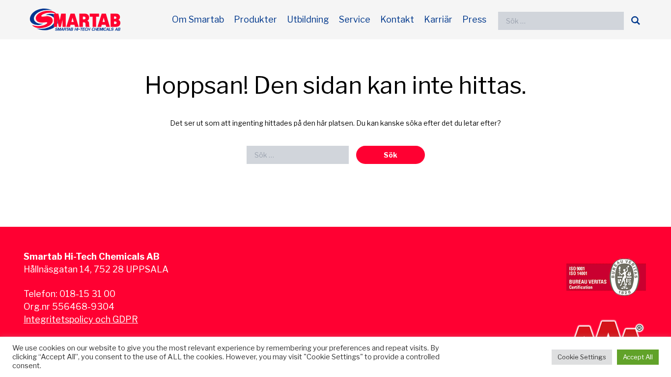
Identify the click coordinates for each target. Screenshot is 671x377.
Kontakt (397, 19)
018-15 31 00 (87, 294)
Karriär (438, 19)
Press (474, 19)
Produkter (255, 19)
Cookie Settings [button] (582, 357)
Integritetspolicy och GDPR (81, 319)
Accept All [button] (638, 357)
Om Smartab (198, 19)
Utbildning (308, 19)
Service (354, 19)
